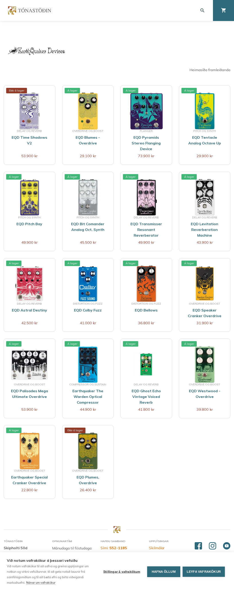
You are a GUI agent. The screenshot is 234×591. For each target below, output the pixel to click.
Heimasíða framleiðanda (209, 70)
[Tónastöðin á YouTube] (226, 546)
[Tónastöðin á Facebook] (198, 546)
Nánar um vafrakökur (41, 582)
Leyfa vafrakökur (204, 571)
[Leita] (202, 10)
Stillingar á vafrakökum (121, 571)
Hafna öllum (164, 571)
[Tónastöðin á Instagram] (212, 546)
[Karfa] (223, 10)
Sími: (114, 548)
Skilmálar (157, 548)
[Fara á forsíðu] (30, 10)
